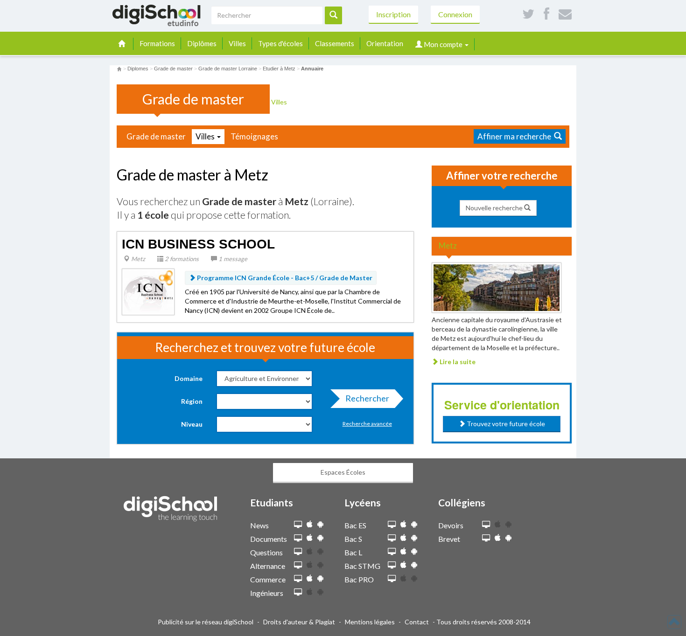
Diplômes (202, 43)
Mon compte (443, 44)
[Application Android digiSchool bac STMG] (414, 565)
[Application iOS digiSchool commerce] (309, 578)
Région (192, 401)
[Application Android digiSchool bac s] (414, 538)
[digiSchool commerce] (298, 579)
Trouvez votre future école (505, 424)
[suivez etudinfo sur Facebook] (546, 14)
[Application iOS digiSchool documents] (309, 538)
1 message (232, 259)
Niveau (192, 424)
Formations (157, 43)
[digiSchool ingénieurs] (298, 592)
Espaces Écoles (343, 472)
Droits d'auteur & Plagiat (299, 622)
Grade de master (156, 136)
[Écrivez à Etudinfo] (565, 14)
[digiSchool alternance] (298, 565)
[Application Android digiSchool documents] (320, 538)
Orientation (384, 43)
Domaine (189, 378)
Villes (237, 43)
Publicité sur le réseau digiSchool (205, 622)
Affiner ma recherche (515, 136)
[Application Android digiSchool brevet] (508, 538)
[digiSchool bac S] (391, 538)
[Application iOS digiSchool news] (309, 524)
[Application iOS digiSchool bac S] (403, 538)
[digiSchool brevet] (486, 538)
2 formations (181, 259)
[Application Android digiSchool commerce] (320, 578)
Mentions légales (370, 622)
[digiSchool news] (298, 525)
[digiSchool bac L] (391, 552)
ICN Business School (198, 244)
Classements (334, 43)
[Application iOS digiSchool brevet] (497, 538)
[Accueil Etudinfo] (119, 68)
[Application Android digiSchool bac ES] (414, 524)
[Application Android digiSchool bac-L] (414, 551)
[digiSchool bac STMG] (391, 565)
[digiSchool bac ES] (391, 525)
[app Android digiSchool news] (320, 524)
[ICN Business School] (148, 291)
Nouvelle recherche (495, 208)
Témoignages (254, 136)
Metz (137, 259)
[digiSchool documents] (298, 538)
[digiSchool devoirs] (486, 525)
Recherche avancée (367, 423)
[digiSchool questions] (298, 552)
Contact (417, 622)
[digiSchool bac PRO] (391, 579)
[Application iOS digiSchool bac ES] (403, 524)
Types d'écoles (280, 43)
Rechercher (367, 398)
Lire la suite (457, 362)
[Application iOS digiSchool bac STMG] (403, 565)
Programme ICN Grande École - (284, 278)
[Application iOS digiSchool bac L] (403, 551)
